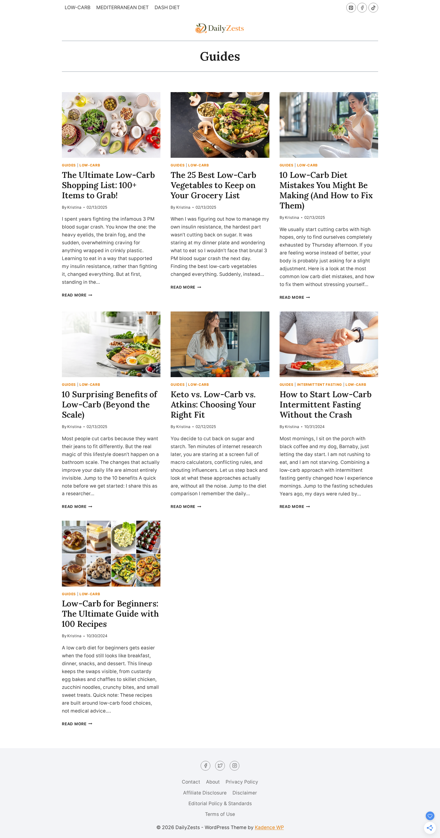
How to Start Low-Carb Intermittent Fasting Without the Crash (326, 404)
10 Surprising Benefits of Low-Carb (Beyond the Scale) (109, 404)
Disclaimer (244, 793)
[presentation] (111, 125)
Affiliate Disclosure (205, 793)
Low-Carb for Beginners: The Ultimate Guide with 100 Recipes (110, 613)
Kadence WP (269, 827)
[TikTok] (373, 7)
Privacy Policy (242, 782)
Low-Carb (77, 7)
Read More (77, 295)
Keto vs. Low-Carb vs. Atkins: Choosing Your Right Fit (213, 404)
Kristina (74, 207)
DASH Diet (167, 7)
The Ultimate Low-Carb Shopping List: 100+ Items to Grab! (108, 185)
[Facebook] (362, 7)
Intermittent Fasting (319, 384)
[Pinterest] (351, 7)
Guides (69, 165)
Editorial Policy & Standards (220, 803)
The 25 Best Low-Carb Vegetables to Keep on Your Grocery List (213, 185)
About (213, 782)
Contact (191, 782)
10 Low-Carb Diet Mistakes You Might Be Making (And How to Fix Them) (326, 190)
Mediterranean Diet (122, 7)
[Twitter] (220, 766)
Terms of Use (220, 814)
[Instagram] (234, 766)
